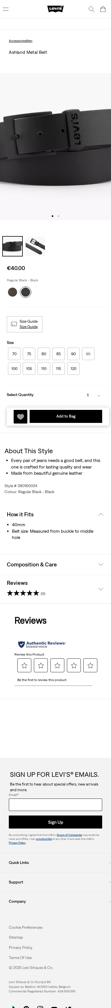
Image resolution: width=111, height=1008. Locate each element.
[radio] (14, 354)
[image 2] (58, 216)
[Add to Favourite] (20, 416)
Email (13, 795)
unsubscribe (44, 838)
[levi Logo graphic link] (55, 8)
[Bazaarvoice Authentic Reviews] (42, 644)
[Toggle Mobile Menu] (5, 9)
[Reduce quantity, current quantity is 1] (77, 395)
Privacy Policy (17, 842)
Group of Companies (69, 834)
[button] (29, 327)
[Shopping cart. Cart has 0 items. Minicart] (103, 9)
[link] (16, 937)
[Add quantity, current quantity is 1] (98, 395)
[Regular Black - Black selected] (25, 290)
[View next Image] (107, 146)
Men (29, 41)
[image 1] (52, 216)
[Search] (91, 9)
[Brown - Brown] (12, 290)
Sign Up (55, 822)
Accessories (17, 41)
